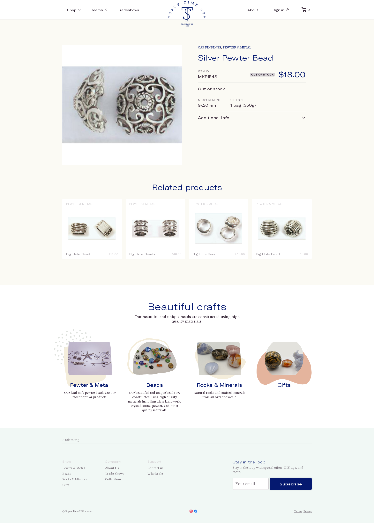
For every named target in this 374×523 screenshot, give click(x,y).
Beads (154, 385)
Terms (298, 511)
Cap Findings (209, 47)
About (252, 10)
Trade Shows (114, 474)
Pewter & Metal (237, 47)
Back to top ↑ (72, 440)
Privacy (307, 511)
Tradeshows (128, 10)
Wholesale (155, 474)
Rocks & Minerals (219, 385)
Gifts (284, 385)
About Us (112, 468)
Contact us (155, 468)
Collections (113, 479)
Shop (71, 10)
